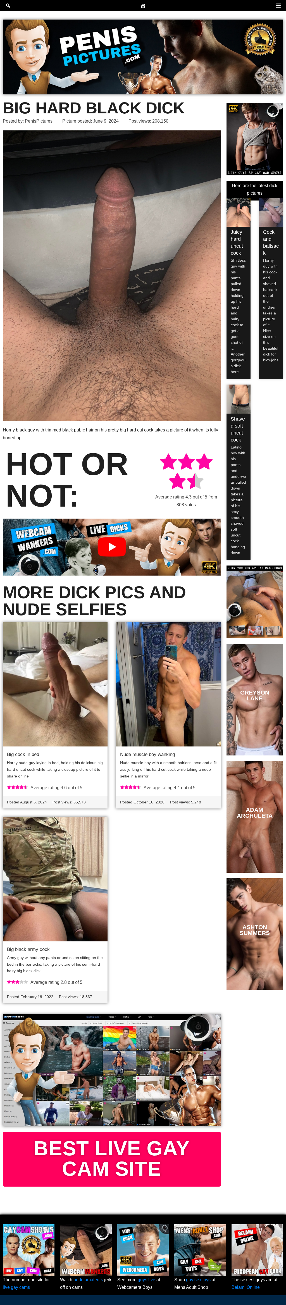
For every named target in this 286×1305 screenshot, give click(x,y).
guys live (146, 1279)
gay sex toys (198, 1279)
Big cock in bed (23, 754)
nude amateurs (88, 1279)
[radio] (168, 462)
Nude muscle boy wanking (147, 754)
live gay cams (16, 1287)
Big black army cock (28, 949)
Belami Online (246, 1287)
